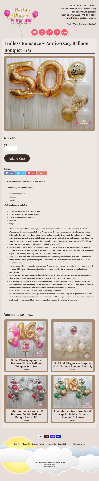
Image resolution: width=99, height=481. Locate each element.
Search (17, 444)
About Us (26, 444)
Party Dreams (48, 462)
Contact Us (51, 444)
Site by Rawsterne (49, 464)
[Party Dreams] (21, 15)
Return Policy (38, 444)
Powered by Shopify (49, 466)
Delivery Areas (79, 444)
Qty (5, 145)
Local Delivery (64, 444)
